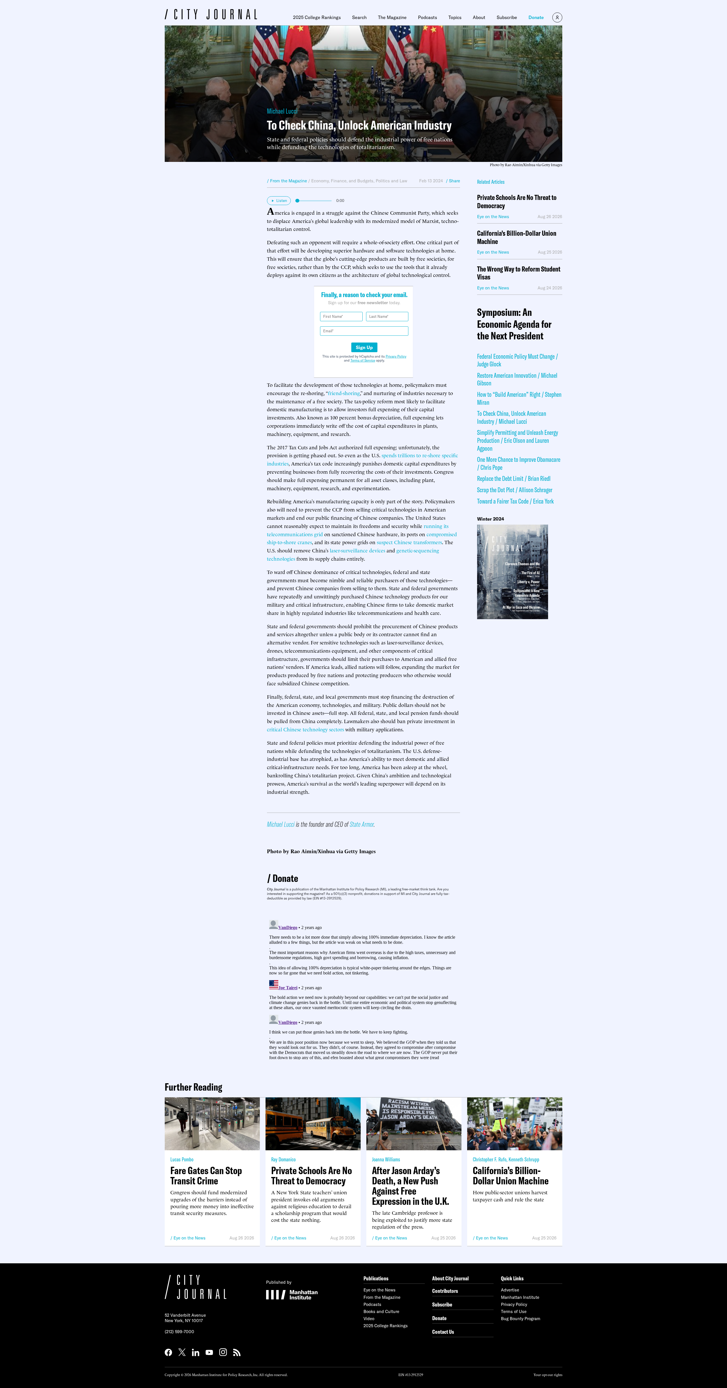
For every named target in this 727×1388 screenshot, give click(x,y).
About (479, 17)
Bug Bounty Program (520, 1318)
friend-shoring (344, 392)
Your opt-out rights (548, 1374)
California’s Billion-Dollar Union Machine (516, 237)
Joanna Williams (386, 1159)
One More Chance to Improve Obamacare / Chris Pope (518, 463)
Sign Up (364, 347)
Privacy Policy (396, 356)
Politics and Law (391, 180)
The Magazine (392, 17)
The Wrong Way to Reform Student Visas (518, 273)
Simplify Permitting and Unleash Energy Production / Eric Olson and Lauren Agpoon (517, 440)
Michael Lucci (282, 111)
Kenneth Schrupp (524, 1159)
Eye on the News (190, 1238)
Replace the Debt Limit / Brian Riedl (514, 478)
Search (359, 17)
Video (369, 1318)
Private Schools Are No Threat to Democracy (517, 201)
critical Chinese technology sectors (305, 728)
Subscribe (507, 17)
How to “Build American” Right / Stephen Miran (519, 398)
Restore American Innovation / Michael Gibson (517, 379)
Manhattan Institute (520, 1297)
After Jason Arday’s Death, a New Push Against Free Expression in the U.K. (410, 1185)
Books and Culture (381, 1311)
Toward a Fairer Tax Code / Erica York (515, 501)
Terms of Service (362, 360)
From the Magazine (382, 1297)
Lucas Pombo (181, 1159)
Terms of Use (514, 1311)
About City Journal (450, 1278)
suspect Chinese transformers (409, 541)
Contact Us (443, 1331)
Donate (536, 17)
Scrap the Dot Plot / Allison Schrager (514, 489)
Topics (454, 17)
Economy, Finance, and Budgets (342, 180)
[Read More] (519, 572)
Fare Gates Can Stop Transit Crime (206, 1175)
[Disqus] (363, 989)
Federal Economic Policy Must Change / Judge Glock (517, 360)
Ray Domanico (283, 1159)
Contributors (445, 1290)
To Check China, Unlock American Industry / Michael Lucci (511, 417)
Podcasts (427, 17)
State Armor (362, 824)
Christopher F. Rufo (489, 1159)
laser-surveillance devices (357, 550)
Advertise (510, 1290)
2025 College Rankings (317, 17)
